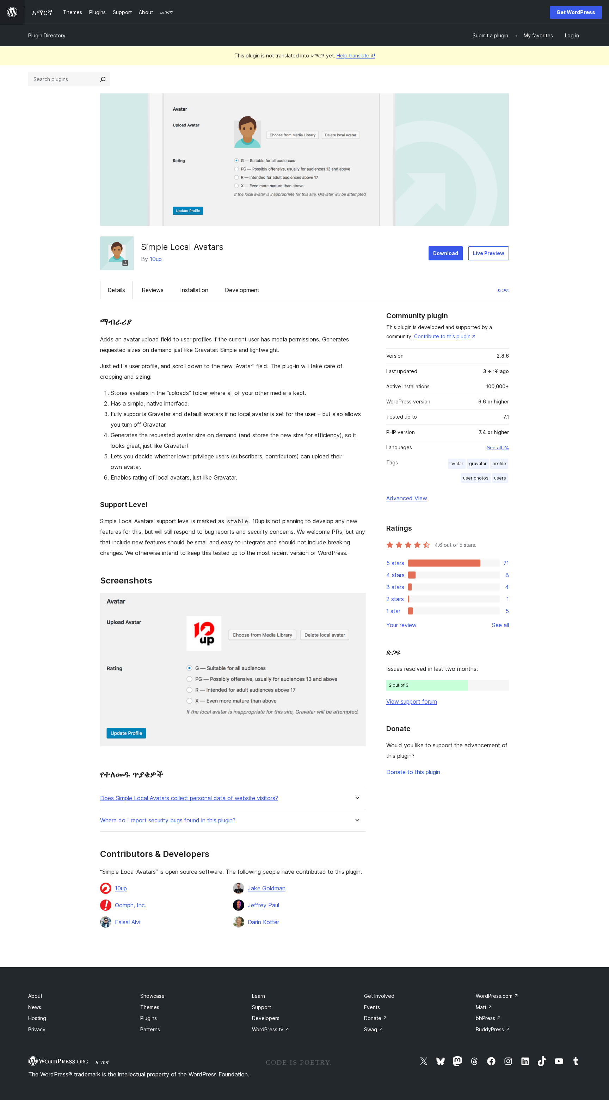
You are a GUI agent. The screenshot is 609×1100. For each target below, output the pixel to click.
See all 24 (498, 447)
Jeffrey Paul (263, 905)
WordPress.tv (270, 1029)
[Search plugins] (103, 79)
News (34, 1007)
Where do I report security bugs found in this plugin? (167, 820)
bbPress (488, 1018)
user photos (475, 478)
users (500, 478)
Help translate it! (356, 55)
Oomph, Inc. (130, 905)
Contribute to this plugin (442, 336)
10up (156, 258)
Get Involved (379, 996)
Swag (373, 1029)
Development (242, 289)
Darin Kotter (263, 922)
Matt (484, 1007)
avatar (456, 463)
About (35, 996)
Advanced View (406, 498)
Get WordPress (575, 12)
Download (445, 253)
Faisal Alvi (127, 922)
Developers (265, 1018)
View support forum (411, 701)
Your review (401, 625)
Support (261, 1007)
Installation (194, 289)
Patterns (150, 1029)
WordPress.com (497, 996)
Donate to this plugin (413, 771)
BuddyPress (493, 1029)
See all (500, 625)
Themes (149, 1007)
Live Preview (488, 253)
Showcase (152, 996)
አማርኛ (102, 1062)
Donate (375, 1018)
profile (499, 463)
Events (372, 1007)
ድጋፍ (503, 289)
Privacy (36, 1029)
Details (116, 289)
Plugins (148, 1018)
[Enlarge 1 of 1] (356, 602)
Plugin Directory (47, 35)
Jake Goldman (266, 888)
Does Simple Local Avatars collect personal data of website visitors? (189, 798)
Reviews (153, 289)
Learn (258, 996)
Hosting (37, 1018)
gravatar (478, 463)
